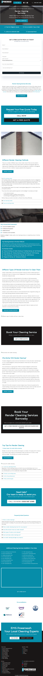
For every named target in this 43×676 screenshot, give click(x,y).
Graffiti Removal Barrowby (28, 555)
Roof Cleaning (5, 652)
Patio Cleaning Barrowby (6, 558)
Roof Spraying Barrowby (27, 561)
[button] (16, 3)
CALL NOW (21, 116)
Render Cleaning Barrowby (7, 553)
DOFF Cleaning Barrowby (7, 563)
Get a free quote (21, 339)
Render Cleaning (8, 171)
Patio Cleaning (5, 654)
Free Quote (25, 649)
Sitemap (24, 653)
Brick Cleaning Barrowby (6, 561)
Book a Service (21, 20)
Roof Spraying (5, 653)
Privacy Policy (4, 666)
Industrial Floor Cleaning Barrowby (29, 553)
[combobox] (21, 60)
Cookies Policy (5, 665)
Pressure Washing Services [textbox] (7, 60)
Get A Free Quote (21, 591)
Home (24, 648)
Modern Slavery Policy (6, 662)
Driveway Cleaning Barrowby (7, 560)
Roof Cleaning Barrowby (6, 556)
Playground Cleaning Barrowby (28, 556)
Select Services (5, 58)
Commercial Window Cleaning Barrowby (30, 563)
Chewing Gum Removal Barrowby (29, 558)
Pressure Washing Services (10, 310)
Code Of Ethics (5, 670)
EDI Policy (4, 667)
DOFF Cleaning (5, 658)
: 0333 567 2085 (21, 501)
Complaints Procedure (6, 672)
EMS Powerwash (21, 95)
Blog (24, 652)
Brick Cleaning (4, 657)
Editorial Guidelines (5, 671)
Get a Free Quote (21, 120)
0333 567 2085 (37, 2)
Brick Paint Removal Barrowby (28, 560)
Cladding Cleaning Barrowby (7, 555)
